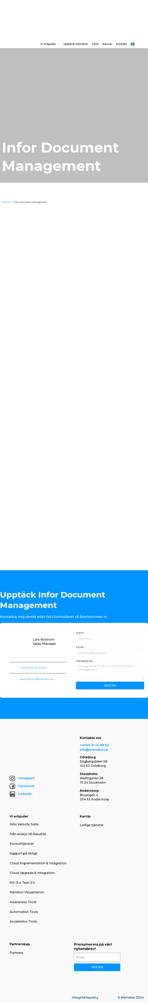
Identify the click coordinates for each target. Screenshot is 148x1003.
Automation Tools (24, 912)
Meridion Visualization (27, 892)
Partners (16, 953)
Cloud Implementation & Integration (38, 863)
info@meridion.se (94, 750)
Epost (80, 646)
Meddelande (84, 660)
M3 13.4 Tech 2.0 (22, 882)
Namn (80, 632)
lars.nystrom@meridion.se (37, 679)
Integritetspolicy (85, 997)
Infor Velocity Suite (24, 824)
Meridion (6, 202)
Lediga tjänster (91, 825)
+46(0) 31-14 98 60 (94, 745)
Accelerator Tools (23, 921)
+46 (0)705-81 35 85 (33, 667)
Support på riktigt (23, 853)
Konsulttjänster (22, 844)
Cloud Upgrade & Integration (32, 873)
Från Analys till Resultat (28, 834)
